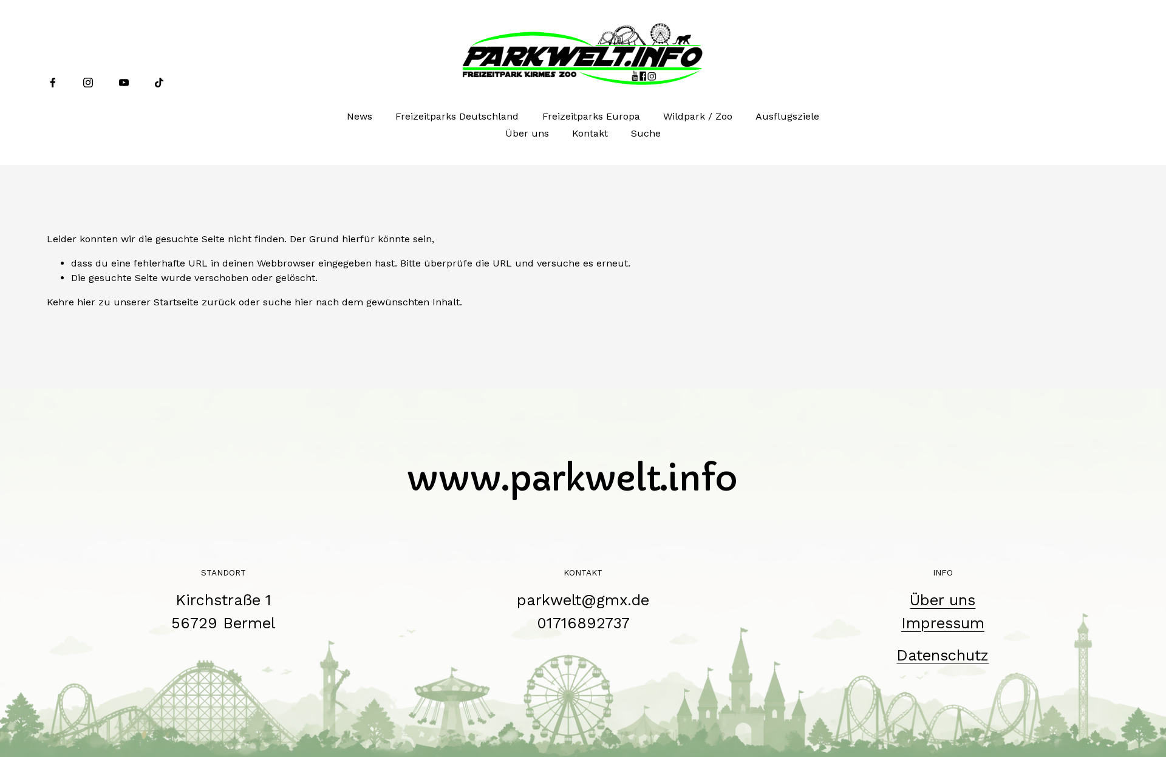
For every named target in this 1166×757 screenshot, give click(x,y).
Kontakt (590, 133)
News (359, 116)
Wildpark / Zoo (697, 116)
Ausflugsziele (787, 116)
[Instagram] (88, 82)
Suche (646, 133)
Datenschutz (942, 655)
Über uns (527, 133)
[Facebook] (53, 82)
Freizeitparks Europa (591, 116)
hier (86, 302)
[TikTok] (159, 82)
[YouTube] (124, 82)
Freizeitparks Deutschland (457, 116)
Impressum (942, 623)
